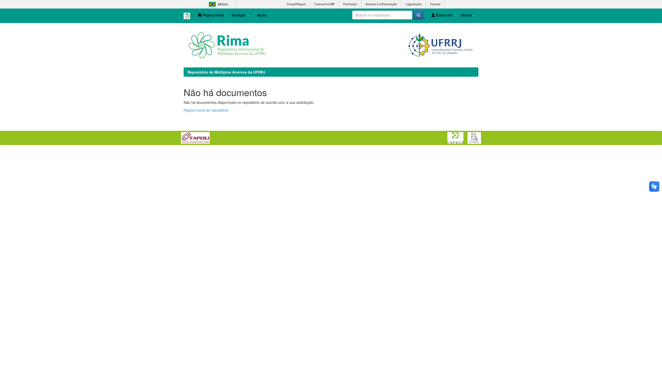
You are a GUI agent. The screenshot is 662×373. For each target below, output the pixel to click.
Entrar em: (444, 15)
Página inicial (212, 15)
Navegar (239, 15)
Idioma (466, 15)
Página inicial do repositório (206, 110)
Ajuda (261, 15)
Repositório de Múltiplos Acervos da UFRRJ (226, 72)
